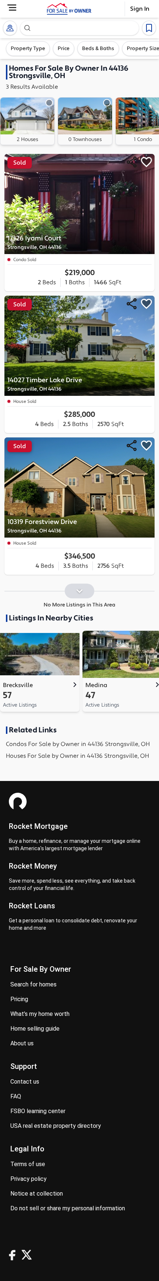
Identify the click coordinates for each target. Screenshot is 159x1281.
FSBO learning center (37, 1111)
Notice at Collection (36, 1193)
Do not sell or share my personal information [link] (67, 1208)
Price (64, 48)
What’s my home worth (40, 1013)
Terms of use (27, 1164)
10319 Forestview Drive (42, 526)
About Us (22, 1043)
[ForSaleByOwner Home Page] (69, 9)
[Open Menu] (11, 7)
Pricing (19, 999)
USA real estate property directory (55, 1125)
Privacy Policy (28, 1178)
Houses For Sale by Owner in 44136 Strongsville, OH (77, 756)
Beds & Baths (98, 48)
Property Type (28, 48)
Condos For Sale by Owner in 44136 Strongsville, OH (78, 744)
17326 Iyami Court (34, 242)
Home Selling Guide (35, 1028)
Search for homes (33, 984)
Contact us (24, 1081)
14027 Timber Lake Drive (44, 384)
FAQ (15, 1096)
